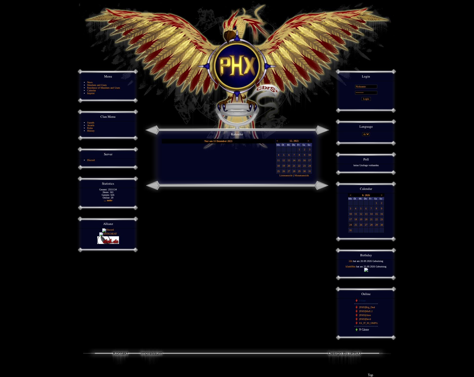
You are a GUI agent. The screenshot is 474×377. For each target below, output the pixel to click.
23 (304, 165)
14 (294, 160)
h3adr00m (351, 266)
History (91, 130)
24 (309, 165)
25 (278, 171)
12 (283, 160)
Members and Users (97, 85)
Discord (91, 160)
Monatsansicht (302, 175)
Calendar (91, 90)
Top (370, 375)
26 (283, 171)
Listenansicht (286, 175)
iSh (350, 261)
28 (294, 171)
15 (299, 160)
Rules (90, 128)
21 (294, 165)
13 (289, 160)
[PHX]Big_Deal (367, 307)
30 (304, 171)
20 (289, 165)
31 (309, 171)
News (90, 82)
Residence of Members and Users (103, 87)
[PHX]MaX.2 (366, 311)
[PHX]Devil (365, 319)
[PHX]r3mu (365, 315)
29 (299, 171)
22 (299, 165)
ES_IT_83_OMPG (368, 323)
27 (289, 171)
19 (283, 165)
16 (304, 160)
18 (278, 165)
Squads (90, 122)
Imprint (91, 93)
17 (309, 160)
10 (309, 155)
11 (278, 160)
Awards (90, 125)
